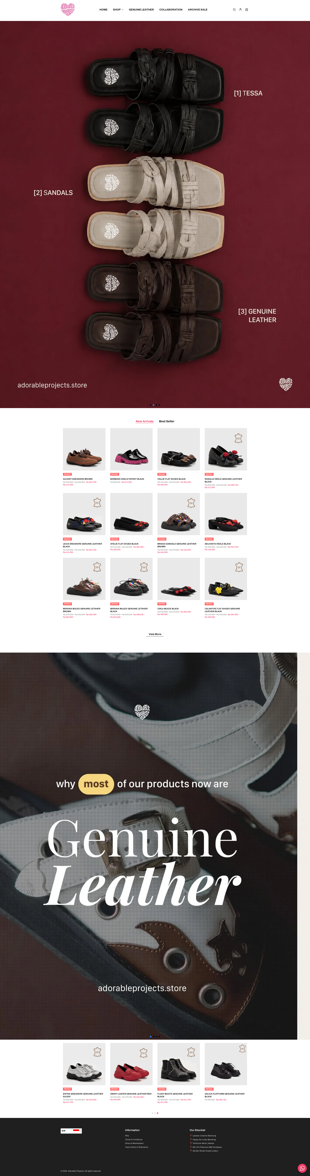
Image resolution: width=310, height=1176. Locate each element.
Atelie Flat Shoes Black (124, 544)
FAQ (127, 1136)
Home (103, 9)
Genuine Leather (141, 9)
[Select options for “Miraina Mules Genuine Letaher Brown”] (80, 595)
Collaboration (170, 9)
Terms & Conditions (133, 1139)
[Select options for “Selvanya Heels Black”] (222, 530)
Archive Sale (197, 9)
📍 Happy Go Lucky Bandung (203, 1139)
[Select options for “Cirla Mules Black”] (174, 595)
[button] (155, 214)
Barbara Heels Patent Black (127, 479)
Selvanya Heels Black (218, 544)
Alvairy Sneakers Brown (78, 479)
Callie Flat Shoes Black (171, 479)
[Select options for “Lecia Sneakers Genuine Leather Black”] (80, 530)
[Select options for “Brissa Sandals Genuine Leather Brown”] (174, 530)
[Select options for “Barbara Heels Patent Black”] (127, 465)
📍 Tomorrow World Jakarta (202, 1143)
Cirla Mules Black (168, 609)
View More (155, 634)
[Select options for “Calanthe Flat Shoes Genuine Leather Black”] (222, 595)
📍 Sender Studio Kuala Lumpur (204, 1151)
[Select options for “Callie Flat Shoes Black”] (174, 465)
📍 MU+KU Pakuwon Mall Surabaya (206, 1147)
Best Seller (166, 421)
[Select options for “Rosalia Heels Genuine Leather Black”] (222, 465)
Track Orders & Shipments (136, 1147)
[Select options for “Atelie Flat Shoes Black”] (127, 530)
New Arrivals (145, 421)
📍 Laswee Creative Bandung (203, 1136)
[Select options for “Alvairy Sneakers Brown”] (80, 465)
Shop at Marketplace (134, 1143)
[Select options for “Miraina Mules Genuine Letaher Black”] (127, 595)
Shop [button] (117, 9)
